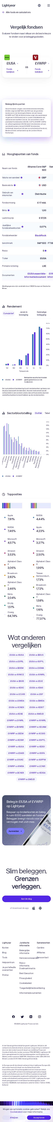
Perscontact (43, 957)
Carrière (40, 947)
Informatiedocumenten (26, 993)
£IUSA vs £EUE (36, 681)
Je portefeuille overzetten (9, 968)
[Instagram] (39, 1016)
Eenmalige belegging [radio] (41, 313)
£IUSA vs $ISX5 (17, 681)
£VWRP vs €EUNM (37, 727)
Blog (4, 952)
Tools (4, 957)
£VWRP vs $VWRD (15, 727)
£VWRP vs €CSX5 (37, 733)
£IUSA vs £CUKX (17, 694)
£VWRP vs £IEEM (15, 733)
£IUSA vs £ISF (36, 694)
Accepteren (39, 1117)
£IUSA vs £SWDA (16, 701)
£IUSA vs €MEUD (36, 714)
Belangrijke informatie (24, 951)
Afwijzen (14, 1117)
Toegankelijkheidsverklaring (26, 988)
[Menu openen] (48, 5)
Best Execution (26, 973)
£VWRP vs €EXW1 (16, 740)
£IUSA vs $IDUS (36, 655)
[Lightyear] (9, 5)
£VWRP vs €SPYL (37, 740)
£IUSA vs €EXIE (16, 714)
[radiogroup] (26, 313)
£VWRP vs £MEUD (26, 779)
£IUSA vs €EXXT (36, 707)
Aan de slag (26, 899)
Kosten (5, 947)
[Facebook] (13, 1016)
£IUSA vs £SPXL (16, 661)
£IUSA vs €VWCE (16, 674)
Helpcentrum (8, 962)
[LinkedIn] (31, 1016)
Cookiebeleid (25, 983)
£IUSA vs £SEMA (36, 668)
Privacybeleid (25, 978)
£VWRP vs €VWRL (37, 720)
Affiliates (41, 952)
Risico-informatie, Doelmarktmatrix (26, 966)
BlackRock (40, 235)
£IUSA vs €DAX (36, 687)
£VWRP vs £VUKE (15, 760)
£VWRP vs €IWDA (16, 766)
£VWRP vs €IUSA (16, 746)
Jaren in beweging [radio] (23, 313)
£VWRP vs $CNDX (16, 773)
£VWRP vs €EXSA (37, 773)
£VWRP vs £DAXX (16, 753)
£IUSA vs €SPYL (36, 661)
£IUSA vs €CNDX (16, 707)
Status (5, 975)
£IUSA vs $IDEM (16, 668)
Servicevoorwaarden (26, 958)
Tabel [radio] (47, 413)
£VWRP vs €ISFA (37, 753)
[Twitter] (22, 1016)
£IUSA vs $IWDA (37, 701)
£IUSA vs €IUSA (17, 655)
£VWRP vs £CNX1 (37, 766)
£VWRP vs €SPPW (37, 760)
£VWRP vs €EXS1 (37, 746)
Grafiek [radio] (38, 413)
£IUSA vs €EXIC (17, 687)
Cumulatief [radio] (8, 313)
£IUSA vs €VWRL (37, 674)
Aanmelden (14, 831)
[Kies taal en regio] (39, 5)
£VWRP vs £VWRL (15, 720)
